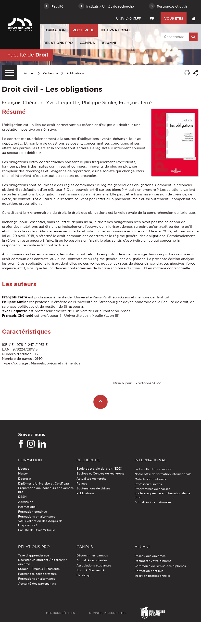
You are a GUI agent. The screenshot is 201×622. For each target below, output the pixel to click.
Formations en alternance (36, 516)
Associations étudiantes (93, 565)
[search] (178, 37)
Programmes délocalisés (152, 488)
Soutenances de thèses (93, 488)
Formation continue (32, 511)
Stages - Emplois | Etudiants (39, 568)
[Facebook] (21, 444)
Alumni (109, 43)
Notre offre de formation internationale (163, 473)
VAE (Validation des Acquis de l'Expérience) (40, 522)
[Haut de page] (100, 402)
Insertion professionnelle (152, 575)
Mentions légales (60, 612)
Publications (75, 73)
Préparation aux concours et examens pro (46, 489)
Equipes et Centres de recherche (100, 473)
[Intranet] (194, 18)
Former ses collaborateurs (37, 573)
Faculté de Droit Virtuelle (36, 530)
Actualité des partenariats (37, 583)
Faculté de (28, 54)
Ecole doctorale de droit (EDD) (99, 468)
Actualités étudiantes (91, 560)
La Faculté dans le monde (153, 469)
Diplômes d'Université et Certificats (44, 483)
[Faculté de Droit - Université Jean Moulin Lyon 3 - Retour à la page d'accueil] (20, 24)
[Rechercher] (193, 37)
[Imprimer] (187, 73)
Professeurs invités (148, 484)
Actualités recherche (91, 478)
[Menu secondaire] (9, 72)
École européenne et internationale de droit (162, 495)
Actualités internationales (153, 502)
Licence (23, 468)
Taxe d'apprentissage (33, 555)
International (116, 30)
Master (23, 473)
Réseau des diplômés (150, 555)
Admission (25, 501)
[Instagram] (31, 444)
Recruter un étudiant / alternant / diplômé (42, 561)
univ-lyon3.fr (128, 18)
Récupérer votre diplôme (153, 560)
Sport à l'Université (90, 570)
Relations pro (58, 43)
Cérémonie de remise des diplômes (160, 565)
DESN (22, 496)
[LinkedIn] (42, 444)
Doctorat (24, 478)
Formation (55, 30)
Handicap (83, 575)
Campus (87, 43)
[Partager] (195, 73)
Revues (81, 483)
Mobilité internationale (151, 479)
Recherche (83, 30)
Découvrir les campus (92, 555)
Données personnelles (107, 612)
